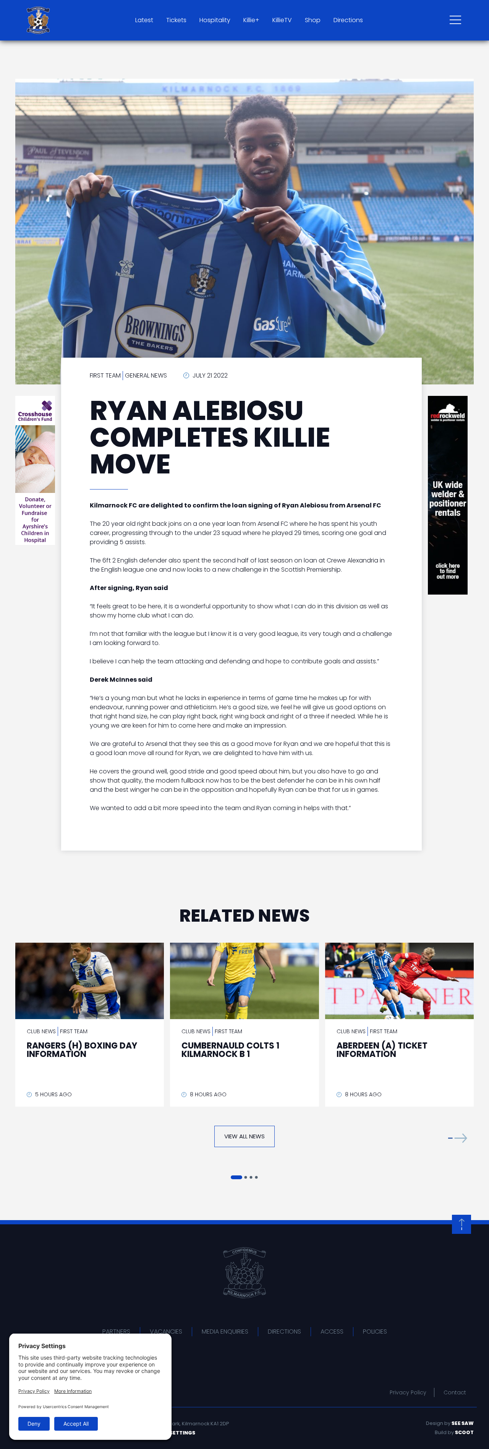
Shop (313, 20)
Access (332, 1331)
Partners (116, 1331)
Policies (375, 1331)
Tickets (176, 20)
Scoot (464, 1432)
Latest (144, 20)
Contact (455, 1392)
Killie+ (251, 20)
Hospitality (214, 20)
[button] (458, 1138)
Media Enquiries (225, 1331)
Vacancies (166, 1331)
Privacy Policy (408, 1392)
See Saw (463, 1423)
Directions (348, 20)
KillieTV (282, 20)
